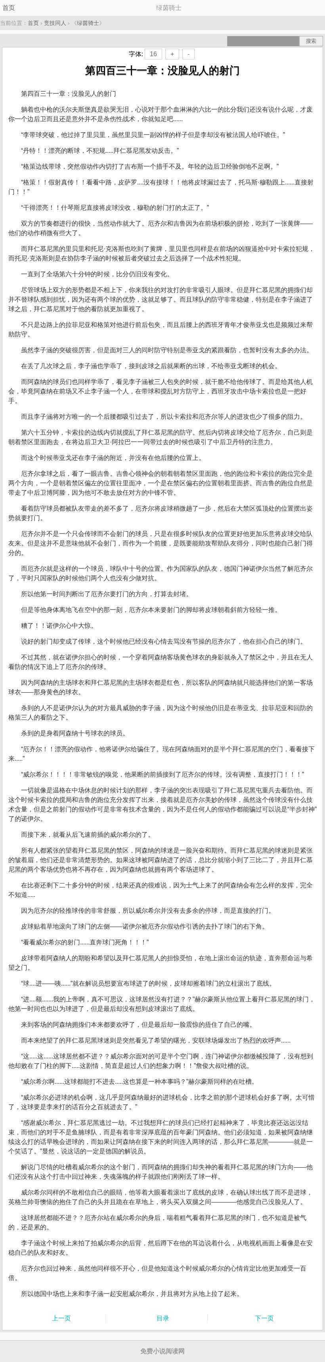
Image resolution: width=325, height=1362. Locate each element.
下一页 (264, 1318)
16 (153, 54)
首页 (8, 7)
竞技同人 (55, 23)
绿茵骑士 (88, 23)
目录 (163, 1318)
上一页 (61, 1318)
